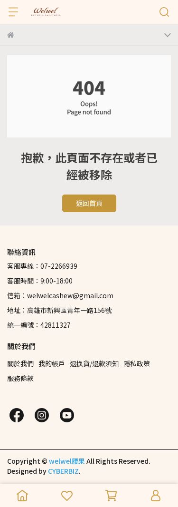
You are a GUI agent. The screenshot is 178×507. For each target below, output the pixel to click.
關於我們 (20, 363)
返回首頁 (89, 203)
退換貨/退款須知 (94, 363)
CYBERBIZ (63, 471)
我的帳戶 (51, 363)
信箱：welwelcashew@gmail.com (60, 295)
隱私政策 (136, 363)
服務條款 (20, 378)
